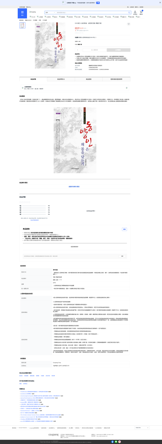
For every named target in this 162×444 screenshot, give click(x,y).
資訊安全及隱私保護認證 (87, 427)
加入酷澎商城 (98, 427)
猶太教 (20, 375)
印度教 (42, 375)
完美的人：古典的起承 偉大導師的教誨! (29, 408)
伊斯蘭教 (26, 375)
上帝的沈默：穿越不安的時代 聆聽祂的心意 (30, 404)
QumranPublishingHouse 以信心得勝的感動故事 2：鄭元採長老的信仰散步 (38, 398)
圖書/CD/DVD (28, 20)
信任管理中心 (52, 427)
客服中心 (137, 7)
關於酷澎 (14, 427)
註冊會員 (132, 7)
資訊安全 (77, 427)
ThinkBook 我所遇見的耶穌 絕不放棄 (29, 419)
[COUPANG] (53, 435)
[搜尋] (129, 12)
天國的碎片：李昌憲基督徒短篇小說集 (29, 400)
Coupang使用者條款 (34, 427)
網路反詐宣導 (107, 427)
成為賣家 (141, 7)
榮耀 (20, 383)
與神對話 (25, 383)
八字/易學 (45, 20)
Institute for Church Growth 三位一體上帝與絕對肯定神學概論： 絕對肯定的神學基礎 (40, 417)
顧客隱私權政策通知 (61, 427)
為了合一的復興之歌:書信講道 (27, 412)
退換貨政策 (43, 427)
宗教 (40, 20)
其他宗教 (48, 375)
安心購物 (71, 427)
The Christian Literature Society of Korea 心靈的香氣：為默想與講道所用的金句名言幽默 (41, 415)
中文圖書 (35, 20)
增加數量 (81, 51)
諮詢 (124, 229)
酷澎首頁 (21, 20)
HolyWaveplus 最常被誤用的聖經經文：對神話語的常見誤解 (34, 391)
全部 (47, 12)
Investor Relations (23, 427)
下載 (98, 2)
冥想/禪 (53, 375)
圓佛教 (37, 375)
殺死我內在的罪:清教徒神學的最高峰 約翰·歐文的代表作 (33, 406)
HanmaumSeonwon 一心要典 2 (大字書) (30, 410)
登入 (128, 7)
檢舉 (122, 256)
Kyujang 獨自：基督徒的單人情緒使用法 (30, 402)
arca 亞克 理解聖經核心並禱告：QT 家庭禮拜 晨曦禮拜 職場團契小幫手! (37, 421)
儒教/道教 (32, 375)
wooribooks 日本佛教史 (26, 393)
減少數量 (81, 49)
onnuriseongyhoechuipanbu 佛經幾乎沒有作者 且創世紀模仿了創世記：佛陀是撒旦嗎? (40, 396)
